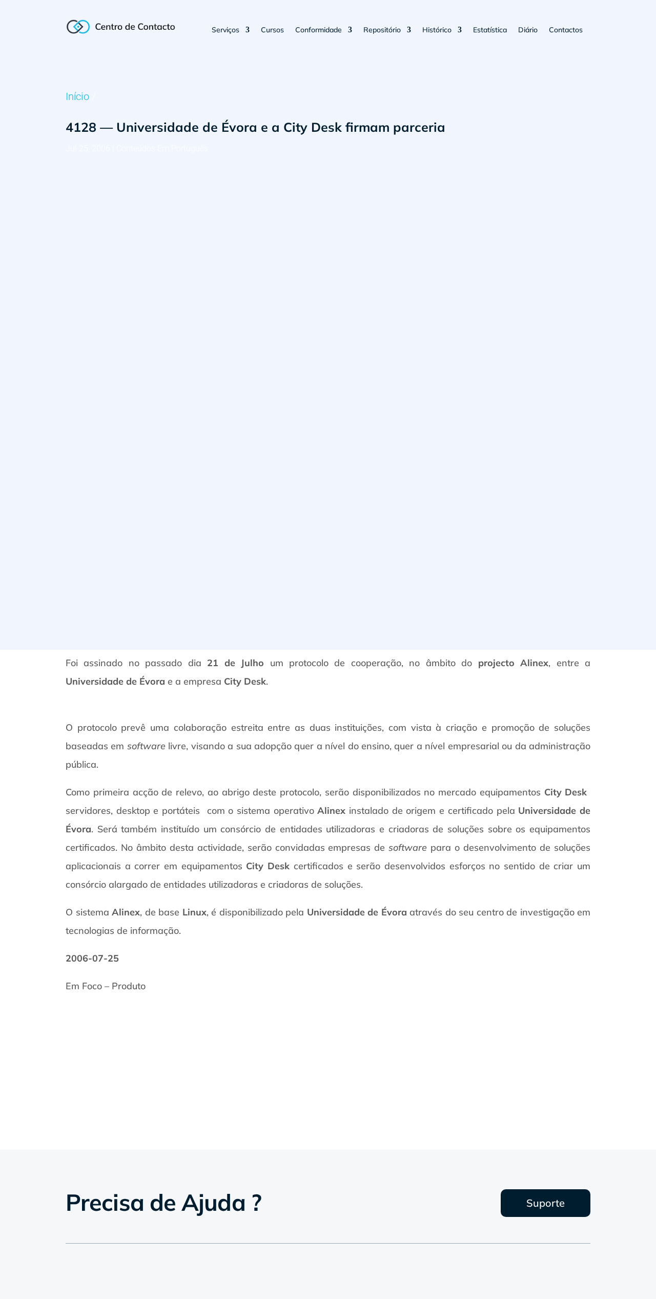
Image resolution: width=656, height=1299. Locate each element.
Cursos (272, 30)
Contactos (566, 30)
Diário (528, 30)
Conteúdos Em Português (162, 148)
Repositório (382, 30)
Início (77, 96)
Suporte (545, 1202)
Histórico (437, 30)
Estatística (490, 30)
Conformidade (318, 30)
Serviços (225, 30)
